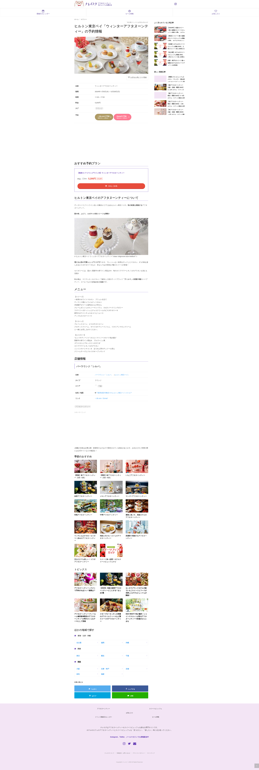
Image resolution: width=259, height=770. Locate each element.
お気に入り (216, 13)
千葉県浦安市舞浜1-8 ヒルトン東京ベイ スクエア (114, 393)
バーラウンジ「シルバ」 (104, 375)
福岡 (102, 642)
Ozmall (105, 398)
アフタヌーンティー (82, 406)
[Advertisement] (111, 143)
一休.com (98, 398)
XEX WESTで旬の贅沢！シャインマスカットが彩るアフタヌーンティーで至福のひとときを (136, 617)
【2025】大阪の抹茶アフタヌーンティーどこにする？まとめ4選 (110, 590)
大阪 (78, 669)
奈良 (78, 674)
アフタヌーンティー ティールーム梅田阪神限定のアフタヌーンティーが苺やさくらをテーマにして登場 (85, 617)
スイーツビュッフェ (155, 709)
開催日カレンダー (43, 13)
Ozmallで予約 (122, 117)
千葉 (100, 386)
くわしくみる (112, 186)
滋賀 (102, 674)
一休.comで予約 (104, 117)
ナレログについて (109, 753)
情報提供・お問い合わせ (123, 753)
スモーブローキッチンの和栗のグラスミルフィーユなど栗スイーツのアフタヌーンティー (110, 617)
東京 (78, 655)
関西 (79, 662)
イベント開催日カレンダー (103, 717)
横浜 (102, 655)
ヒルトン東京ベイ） (122, 375)
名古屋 (78, 642)
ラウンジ (99, 108)
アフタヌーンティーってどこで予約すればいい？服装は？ (84, 589)
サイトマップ (151, 753)
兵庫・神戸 (105, 669)
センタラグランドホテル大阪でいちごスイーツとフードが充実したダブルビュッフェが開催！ (136, 591)
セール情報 (129, 13)
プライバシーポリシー (139, 753)
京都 (127, 669)
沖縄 (127, 642)
